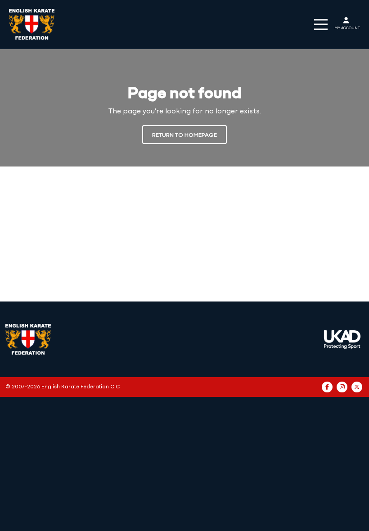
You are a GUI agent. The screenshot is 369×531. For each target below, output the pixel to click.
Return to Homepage (184, 135)
